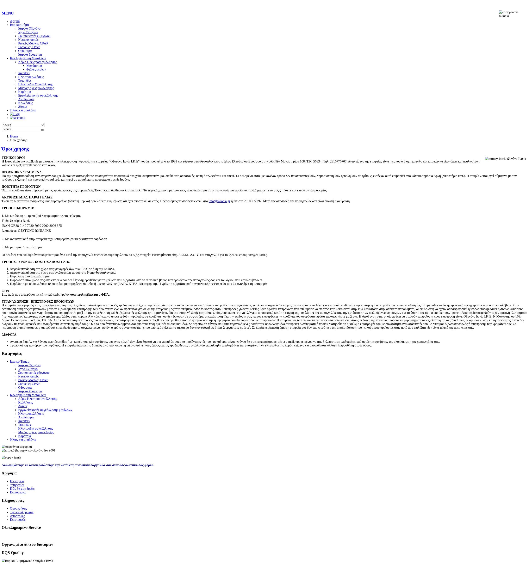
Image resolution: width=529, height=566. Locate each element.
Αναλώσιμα (26, 99)
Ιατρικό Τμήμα (19, 361)
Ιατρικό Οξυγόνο (29, 28)
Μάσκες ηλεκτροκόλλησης (36, 88)
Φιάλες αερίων (36, 69)
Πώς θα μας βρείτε (22, 488)
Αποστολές (17, 516)
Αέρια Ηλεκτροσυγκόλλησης (37, 62)
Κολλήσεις (25, 103)
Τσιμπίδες (24, 80)
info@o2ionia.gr (219, 201)
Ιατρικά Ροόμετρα (30, 54)
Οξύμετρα (25, 51)
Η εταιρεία (17, 481)
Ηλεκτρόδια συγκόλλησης (35, 428)
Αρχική (15, 21)
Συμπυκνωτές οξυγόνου (34, 372)
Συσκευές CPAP (29, 47)
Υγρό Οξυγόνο (28, 32)
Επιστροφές (17, 519)
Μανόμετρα (34, 65)
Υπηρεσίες (17, 485)
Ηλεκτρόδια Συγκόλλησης (35, 84)
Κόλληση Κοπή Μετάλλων (28, 58)
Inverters (24, 73)
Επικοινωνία (18, 492)
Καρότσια (24, 91)
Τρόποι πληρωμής (22, 512)
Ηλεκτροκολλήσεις (31, 77)
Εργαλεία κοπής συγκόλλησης (38, 95)
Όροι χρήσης (15, 149)
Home (14, 136)
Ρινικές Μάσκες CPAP (33, 43)
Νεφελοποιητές (28, 39)
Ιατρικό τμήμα (19, 24)
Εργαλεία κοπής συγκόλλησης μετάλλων (45, 410)
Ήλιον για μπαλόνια (23, 110)
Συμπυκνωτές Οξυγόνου (34, 36)
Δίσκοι (22, 106)
